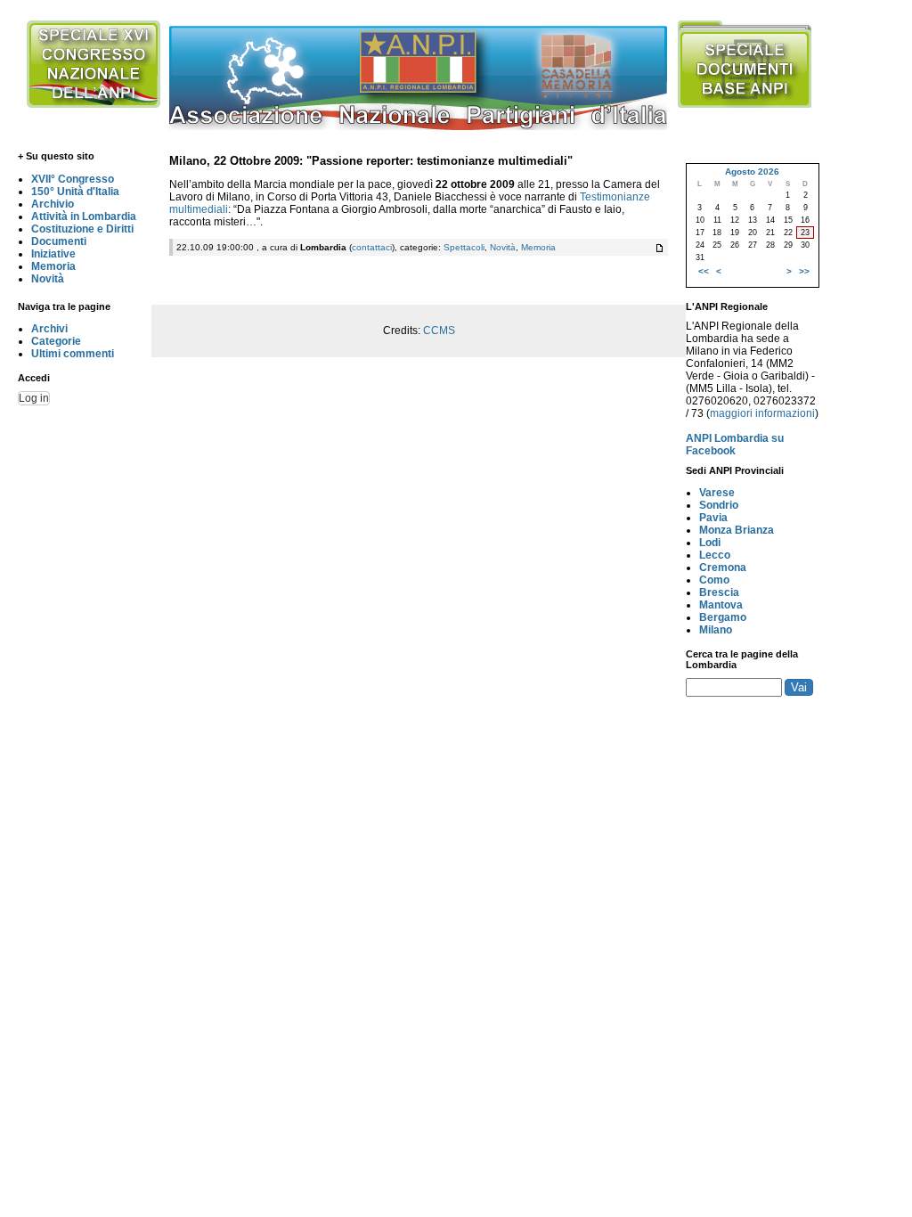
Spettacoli (464, 247)
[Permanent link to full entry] (659, 248)
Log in (34, 398)
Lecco (714, 555)
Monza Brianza (736, 530)
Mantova (721, 605)
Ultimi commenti (72, 353)
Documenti (58, 241)
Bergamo (722, 617)
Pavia (713, 517)
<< (703, 271)
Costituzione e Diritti (82, 229)
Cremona (722, 567)
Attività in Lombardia (83, 216)
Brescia (719, 592)
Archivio (52, 204)
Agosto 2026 (752, 171)
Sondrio (718, 505)
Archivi (49, 329)
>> (804, 271)
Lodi (710, 542)
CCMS (439, 330)
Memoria (53, 266)
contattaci (372, 247)
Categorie (56, 341)
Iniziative (53, 254)
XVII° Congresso (72, 179)
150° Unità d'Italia (75, 191)
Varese (717, 492)
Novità (47, 279)
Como (714, 580)
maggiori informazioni (762, 413)
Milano (715, 630)
